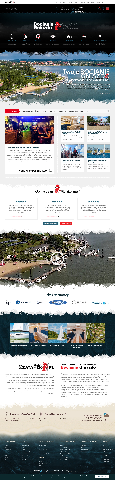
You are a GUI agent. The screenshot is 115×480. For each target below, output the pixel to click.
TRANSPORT (105, 2)
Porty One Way (25, 453)
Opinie (92, 2)
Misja (60, 2)
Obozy (53, 42)
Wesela (40, 465)
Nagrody (70, 2)
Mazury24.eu (61, 471)
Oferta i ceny (106, 459)
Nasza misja (25, 457)
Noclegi (84, 42)
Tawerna (69, 42)
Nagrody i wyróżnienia (27, 460)
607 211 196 (62, 419)
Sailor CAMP (63, 451)
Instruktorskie (84, 449)
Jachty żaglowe (25, 445)
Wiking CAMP (63, 460)
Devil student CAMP (65, 453)
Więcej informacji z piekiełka (33, 171)
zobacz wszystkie (50, 224)
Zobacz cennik (42, 445)
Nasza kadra (63, 445)
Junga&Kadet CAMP (65, 449)
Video (88, 2)
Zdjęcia (83, 2)
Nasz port (11, 42)
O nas (55, 2)
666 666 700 (79, 8)
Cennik (23, 449)
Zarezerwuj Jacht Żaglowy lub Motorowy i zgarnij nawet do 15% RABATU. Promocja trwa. (28, 111)
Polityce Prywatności (76, 478)
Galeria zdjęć (8, 449)
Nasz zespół (25, 455)
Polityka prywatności (10, 455)
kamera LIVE (79, 11)
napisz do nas (64, 8)
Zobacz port (41, 447)
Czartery (25, 42)
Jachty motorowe (26, 447)
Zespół (64, 2)
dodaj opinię (66, 224)
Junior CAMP (63, 447)
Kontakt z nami (9, 460)
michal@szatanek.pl (39, 421)
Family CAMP (63, 455)
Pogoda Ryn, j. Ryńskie (44, 453)
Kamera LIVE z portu (43, 449)
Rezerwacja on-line (26, 451)
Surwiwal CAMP (64, 457)
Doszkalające (84, 451)
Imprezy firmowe (100, 42)
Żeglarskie (83, 445)
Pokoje (104, 445)
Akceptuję (102, 476)
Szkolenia (38, 42)
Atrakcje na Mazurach (108, 449)
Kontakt (98, 2)
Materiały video (9, 451)
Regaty (40, 461)
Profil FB (7, 457)
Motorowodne (84, 447)
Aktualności (77, 2)
